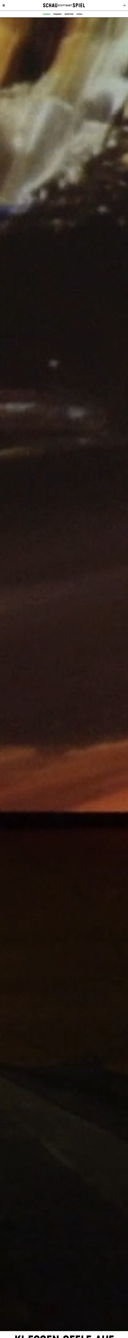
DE (125, 5)
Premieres (57, 14)
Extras (79, 14)
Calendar (46, 14)
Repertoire (69, 14)
